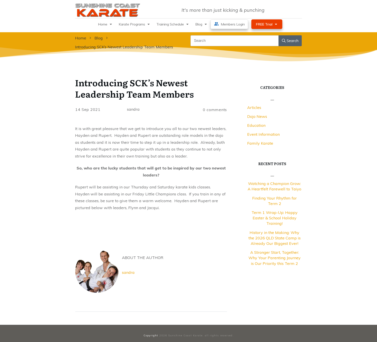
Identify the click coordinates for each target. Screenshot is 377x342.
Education (256, 125)
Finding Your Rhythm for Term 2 (274, 201)
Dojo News (257, 116)
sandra (128, 272)
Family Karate (260, 143)
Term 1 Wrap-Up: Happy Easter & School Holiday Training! (275, 218)
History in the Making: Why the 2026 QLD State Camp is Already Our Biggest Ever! (274, 238)
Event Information (263, 134)
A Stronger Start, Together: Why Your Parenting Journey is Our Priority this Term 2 (274, 258)
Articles (254, 107)
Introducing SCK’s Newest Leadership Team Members (134, 88)
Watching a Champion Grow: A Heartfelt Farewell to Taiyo (274, 186)
